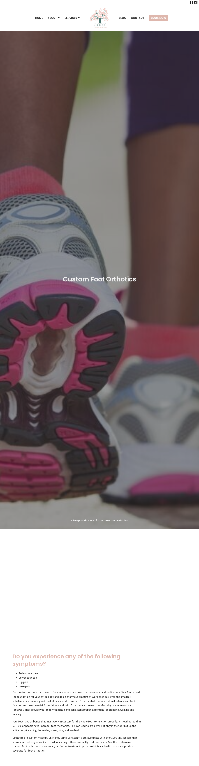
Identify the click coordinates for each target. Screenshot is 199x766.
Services (71, 18)
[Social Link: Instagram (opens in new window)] (195, 2)
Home (39, 18)
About (52, 18)
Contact (137, 18)
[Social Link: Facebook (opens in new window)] (191, 2)
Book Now (158, 18)
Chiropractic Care (82, 520)
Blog (122, 18)
